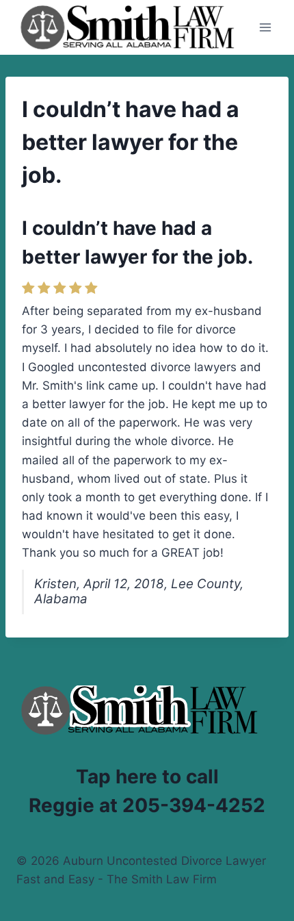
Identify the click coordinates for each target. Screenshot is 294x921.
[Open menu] (265, 27)
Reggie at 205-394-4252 (147, 805)
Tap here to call (147, 776)
